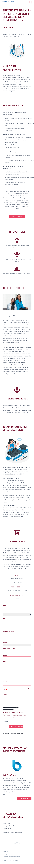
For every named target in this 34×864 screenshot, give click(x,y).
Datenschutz (6, 851)
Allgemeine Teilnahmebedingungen (13, 733)
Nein (5, 694)
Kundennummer (7, 698)
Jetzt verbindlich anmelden (16, 726)
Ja (5, 692)
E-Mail (5, 605)
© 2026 (10, 860)
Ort (4, 668)
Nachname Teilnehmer (9, 631)
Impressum (5, 854)
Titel (4, 618)
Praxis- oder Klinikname (9, 648)
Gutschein (5, 681)
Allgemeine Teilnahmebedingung (11, 707)
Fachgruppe (6, 642)
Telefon (5, 674)
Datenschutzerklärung (8, 709)
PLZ (4, 661)
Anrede (4, 612)
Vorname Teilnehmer (8, 624)
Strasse (5, 655)
